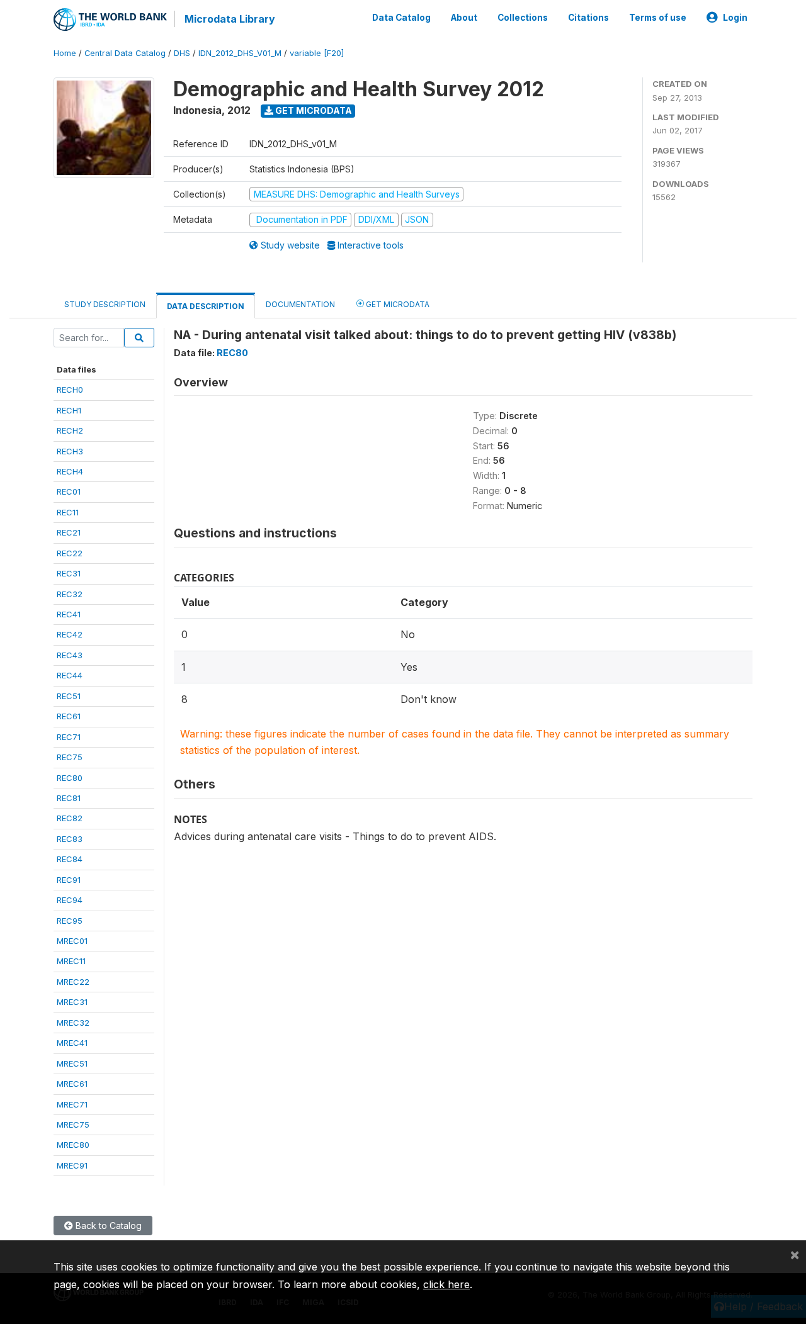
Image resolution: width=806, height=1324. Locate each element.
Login (735, 18)
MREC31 (72, 1002)
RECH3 (70, 451)
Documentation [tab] (300, 304)
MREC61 (72, 1084)
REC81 (69, 798)
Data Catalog (401, 18)
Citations (588, 18)
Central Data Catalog (125, 53)
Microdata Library (229, 19)
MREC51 (72, 1063)
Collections (522, 18)
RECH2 (70, 430)
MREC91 (72, 1165)
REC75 (69, 757)
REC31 (69, 573)
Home (65, 53)
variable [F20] (317, 53)
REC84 (69, 859)
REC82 (69, 818)
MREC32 (73, 1023)
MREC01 (72, 941)
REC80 (69, 778)
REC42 (69, 634)
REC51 (69, 696)
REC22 (69, 553)
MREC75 (73, 1124)
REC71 (69, 737)
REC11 (68, 512)
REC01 (69, 491)
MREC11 (71, 961)
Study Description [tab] (104, 304)
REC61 (69, 716)
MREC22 (73, 982)
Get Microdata (312, 110)
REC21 (69, 532)
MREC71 (72, 1104)
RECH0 (70, 389)
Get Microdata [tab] (396, 304)
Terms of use (657, 18)
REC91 (69, 880)
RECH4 (70, 471)
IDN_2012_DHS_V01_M (239, 53)
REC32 (69, 594)
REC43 (69, 655)
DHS (182, 53)
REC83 (69, 839)
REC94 (69, 900)
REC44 (69, 675)
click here (446, 1284)
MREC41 (72, 1043)
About (464, 18)
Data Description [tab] (205, 306)
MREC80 (73, 1145)
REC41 (69, 614)
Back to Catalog (107, 1225)
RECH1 (69, 410)
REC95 (69, 921)
